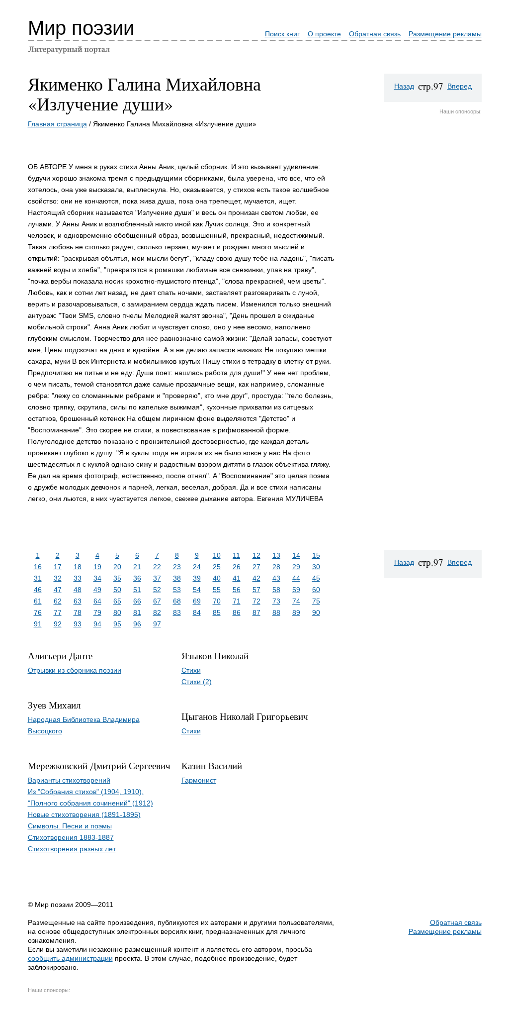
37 (157, 578)
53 (177, 590)
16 (38, 567)
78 (78, 612)
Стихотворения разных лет (72, 849)
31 (38, 578)
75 (316, 601)
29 (296, 567)
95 (117, 624)
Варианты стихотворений (69, 780)
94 (97, 624)
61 (38, 601)
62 (58, 601)
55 (217, 590)
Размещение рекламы (445, 34)
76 (38, 612)
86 (237, 612)
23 (177, 567)
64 (97, 601)
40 (217, 578)
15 (316, 555)
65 (117, 601)
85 (217, 612)
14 (296, 555)
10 (217, 555)
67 (157, 601)
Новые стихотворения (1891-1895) (84, 814)
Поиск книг (282, 34)
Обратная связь (375, 34)
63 (78, 601)
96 (137, 624)
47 (58, 590)
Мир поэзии (81, 28)
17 (58, 567)
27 (256, 567)
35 (117, 578)
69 (197, 601)
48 (78, 590)
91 (38, 624)
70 (217, 601)
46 (38, 590)
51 (137, 590)
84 (197, 612)
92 (58, 624)
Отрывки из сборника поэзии (74, 670)
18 (78, 567)
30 (316, 567)
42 (256, 578)
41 (237, 578)
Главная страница (57, 124)
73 (276, 601)
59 (296, 590)
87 (256, 612)
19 (97, 567)
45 (316, 578)
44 (296, 578)
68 (177, 601)
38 (177, 578)
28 (276, 567)
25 (217, 567)
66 (137, 601)
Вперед (459, 86)
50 (117, 590)
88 (276, 612)
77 (58, 612)
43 (276, 578)
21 (137, 567)
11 (236, 555)
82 (157, 612)
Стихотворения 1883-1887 (71, 837)
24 (197, 567)
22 (157, 567)
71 (237, 601)
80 (117, 612)
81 (137, 612)
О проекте (324, 34)
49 (97, 590)
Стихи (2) (196, 682)
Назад (404, 86)
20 (117, 567)
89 (296, 612)
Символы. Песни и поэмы (70, 826)
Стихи (191, 670)
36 (137, 578)
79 (97, 612)
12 (256, 555)
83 (177, 612)
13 (276, 555)
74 (296, 601)
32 (58, 578)
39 (197, 578)
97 (157, 624)
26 (237, 567)
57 (256, 590)
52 (157, 590)
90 (316, 612)
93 (78, 624)
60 (316, 590)
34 (97, 578)
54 (197, 590)
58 (276, 590)
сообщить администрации (70, 958)
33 (78, 578)
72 (256, 601)
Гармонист (198, 780)
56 (237, 590)
